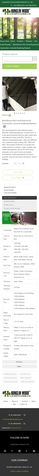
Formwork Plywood (10, 374)
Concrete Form (25, 374)
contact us (19, 471)
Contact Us (23, 404)
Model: (6, 187)
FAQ (14, 404)
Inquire (16, 172)
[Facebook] (5, 451)
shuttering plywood (10, 378)
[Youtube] (34, 451)
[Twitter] (26, 451)
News (33, 401)
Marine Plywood (25, 378)
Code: (6, 193)
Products (25, 401)
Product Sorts (8, 205)
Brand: (6, 190)
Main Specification (10, 198)
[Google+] (12, 451)
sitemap (13, 471)
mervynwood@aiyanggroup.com (13, 419)
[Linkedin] (19, 451)
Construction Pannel (10, 382)
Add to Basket (16, 178)
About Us (15, 401)
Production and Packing (12, 208)
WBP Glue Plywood (27, 382)
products (25, 471)
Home (6, 401)
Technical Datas (9, 201)
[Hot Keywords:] (34, 58)
